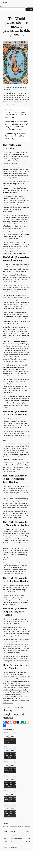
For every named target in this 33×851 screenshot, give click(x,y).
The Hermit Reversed (17, 685)
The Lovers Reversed (17, 681)
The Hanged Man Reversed (12, 690)
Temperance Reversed (18, 692)
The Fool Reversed (9, 672)
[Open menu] (29, 3)
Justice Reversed (23, 687)
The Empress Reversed (18, 677)
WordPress (14, 847)
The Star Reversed (16, 696)
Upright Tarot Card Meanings (13, 716)
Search (2, 6)
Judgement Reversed (17, 700)
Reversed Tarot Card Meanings (14, 708)
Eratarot (5, 2)
